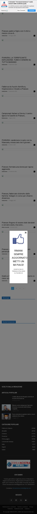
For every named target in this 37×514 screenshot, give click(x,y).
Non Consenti (21, 10)
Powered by (3, 10)
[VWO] (8, 10)
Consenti (31, 10)
